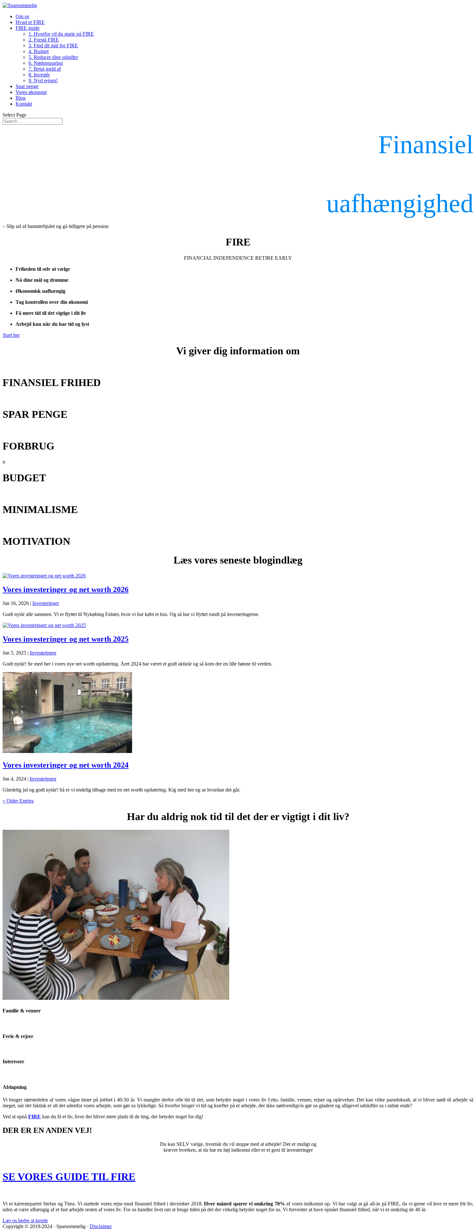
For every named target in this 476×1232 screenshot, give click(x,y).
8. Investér (39, 74)
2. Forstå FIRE (43, 39)
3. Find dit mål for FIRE (53, 45)
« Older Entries (18, 801)
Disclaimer (101, 1226)
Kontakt (24, 104)
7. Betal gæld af (44, 69)
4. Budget (38, 51)
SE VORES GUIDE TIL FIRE (69, 1176)
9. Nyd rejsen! (43, 80)
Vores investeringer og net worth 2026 (66, 589)
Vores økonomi (31, 92)
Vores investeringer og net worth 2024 (66, 765)
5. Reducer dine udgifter (53, 57)
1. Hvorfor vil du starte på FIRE (61, 34)
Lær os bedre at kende (25, 1220)
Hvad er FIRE (30, 22)
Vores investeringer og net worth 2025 (66, 639)
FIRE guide (28, 28)
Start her (11, 335)
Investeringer (45, 603)
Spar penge (27, 86)
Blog (21, 98)
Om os (22, 16)
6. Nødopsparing (45, 63)
